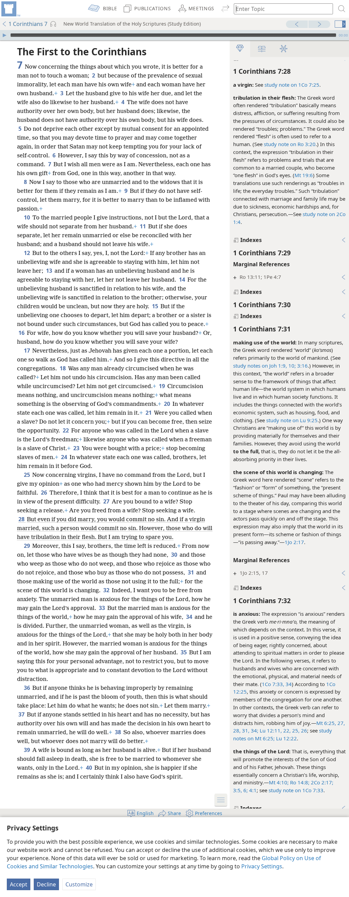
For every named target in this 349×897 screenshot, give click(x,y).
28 (22, 519)
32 (106, 590)
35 (184, 652)
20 (167, 404)
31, (245, 730)
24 (64, 457)
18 (63, 368)
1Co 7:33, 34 (277, 684)
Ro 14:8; (299, 782)
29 (27, 546)
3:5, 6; (240, 790)
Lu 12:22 (286, 738)
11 (143, 226)
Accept (18, 884)
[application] (174, 35)
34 (189, 617)
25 (27, 475)
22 (66, 430)
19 (162, 386)
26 (44, 492)
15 (155, 306)
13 (49, 270)
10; (291, 365)
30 (174, 554)
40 (89, 767)
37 (22, 714)
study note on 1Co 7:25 (291, 84)
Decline (46, 884)
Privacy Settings (261, 866)
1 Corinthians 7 (28, 24)
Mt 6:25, (326, 723)
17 (27, 350)
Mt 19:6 (303, 175)
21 (149, 412)
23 (76, 448)
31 (191, 572)
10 (27, 217)
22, (286, 730)
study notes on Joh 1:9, (260, 365)
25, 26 (299, 730)
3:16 (302, 365)
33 (102, 608)
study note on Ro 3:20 (290, 144)
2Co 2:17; (321, 782)
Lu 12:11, (270, 730)
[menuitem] (10, 8)
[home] (10, 8)
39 (27, 750)
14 (182, 279)
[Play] (4, 35)
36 (27, 688)
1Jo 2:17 (294, 542)
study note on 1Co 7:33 (296, 790)
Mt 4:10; (279, 782)
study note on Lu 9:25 (292, 420)
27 (106, 501)
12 (27, 253)
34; (253, 730)
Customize (79, 884)
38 (118, 732)
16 (22, 333)
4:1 (252, 790)
